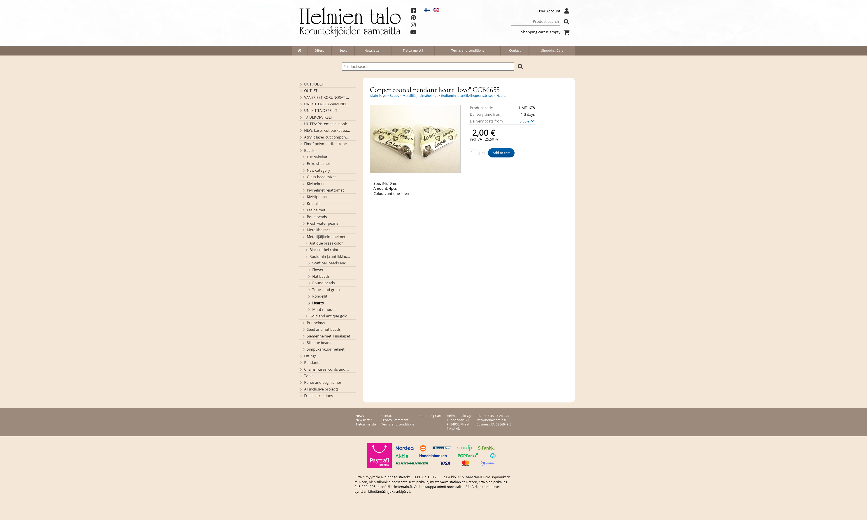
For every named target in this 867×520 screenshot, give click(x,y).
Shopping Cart (552, 50)
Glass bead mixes (321, 176)
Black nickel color (324, 249)
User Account (548, 11)
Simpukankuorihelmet (326, 349)
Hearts (318, 302)
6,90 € (525, 121)
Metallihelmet (318, 229)
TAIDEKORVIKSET (318, 117)
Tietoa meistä (413, 50)
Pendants (312, 362)
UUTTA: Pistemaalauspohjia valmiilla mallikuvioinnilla (327, 123)
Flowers (318, 269)
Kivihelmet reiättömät (325, 190)
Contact (515, 50)
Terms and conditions (467, 50)
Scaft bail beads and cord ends (331, 263)
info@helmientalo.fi (491, 420)
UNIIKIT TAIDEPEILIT (320, 110)
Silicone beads (319, 342)
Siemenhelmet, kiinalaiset (328, 336)
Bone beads (317, 216)
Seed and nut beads (324, 329)
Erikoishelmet (318, 163)
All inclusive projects (321, 389)
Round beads (323, 282)
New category (318, 170)
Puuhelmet (316, 322)
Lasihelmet (316, 210)
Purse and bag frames (323, 382)
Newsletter (372, 50)
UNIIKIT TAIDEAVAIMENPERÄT (327, 104)
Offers (319, 50)
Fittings (310, 356)
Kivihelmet (316, 183)
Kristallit (314, 203)
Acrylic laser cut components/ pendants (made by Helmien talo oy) (327, 137)
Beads (309, 150)
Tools (308, 375)
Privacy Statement (394, 420)
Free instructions (318, 395)
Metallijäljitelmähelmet (326, 236)
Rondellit (319, 296)
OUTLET (310, 90)
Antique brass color (326, 243)
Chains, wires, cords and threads (327, 369)
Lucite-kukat (317, 157)
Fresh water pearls (322, 223)
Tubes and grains (327, 289)
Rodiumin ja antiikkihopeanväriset (330, 256)
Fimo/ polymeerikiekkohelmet (327, 143)
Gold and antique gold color (330, 316)
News (343, 50)
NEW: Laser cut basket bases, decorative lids (327, 130)
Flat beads (321, 276)
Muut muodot (324, 309)
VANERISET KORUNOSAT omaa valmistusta (327, 97)
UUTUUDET (314, 84)
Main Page (378, 95)
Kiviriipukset (317, 196)
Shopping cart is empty (540, 32)
